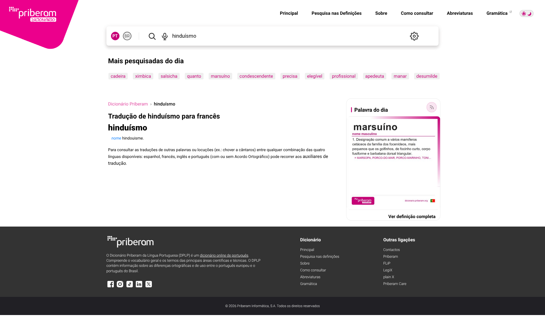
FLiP (386, 263)
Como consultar (417, 13)
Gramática (498, 13)
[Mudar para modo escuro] (526, 13)
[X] (148, 287)
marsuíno (220, 76)
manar (400, 76)
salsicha (169, 76)
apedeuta (374, 76)
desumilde (426, 76)
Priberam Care (394, 284)
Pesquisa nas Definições (337, 13)
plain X (388, 277)
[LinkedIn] (139, 287)
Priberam (390, 257)
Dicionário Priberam (128, 104)
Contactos (391, 250)
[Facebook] (110, 287)
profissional (343, 76)
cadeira (118, 76)
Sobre (381, 13)
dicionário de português (224, 255)
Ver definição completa (411, 216)
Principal (289, 13)
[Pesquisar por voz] (165, 36)
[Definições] (414, 36)
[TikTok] (129, 287)
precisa (289, 76)
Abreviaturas (460, 13)
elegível (314, 76)
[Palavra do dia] (431, 107)
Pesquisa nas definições (319, 257)
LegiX (387, 270)
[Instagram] (120, 287)
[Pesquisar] (152, 36)
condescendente (256, 76)
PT (115, 36)
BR (127, 36)
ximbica (143, 76)
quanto (194, 76)
